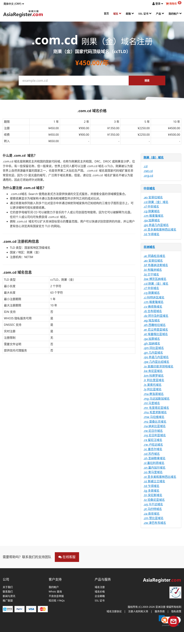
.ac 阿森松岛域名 (154, 256)
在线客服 (68, 557)
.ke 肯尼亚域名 (153, 371)
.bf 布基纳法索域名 (156, 265)
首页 (106, 13)
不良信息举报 (56, 596)
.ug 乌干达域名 (153, 504)
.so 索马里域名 (153, 472)
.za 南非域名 (152, 514)
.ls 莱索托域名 (153, 385)
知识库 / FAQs (57, 600)
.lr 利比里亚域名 (154, 380)
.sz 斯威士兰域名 (154, 481)
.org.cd (148, 176)
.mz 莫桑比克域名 (155, 422)
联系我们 (8, 591)
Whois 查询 (55, 591)
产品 (159, 13)
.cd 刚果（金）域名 (156, 202)
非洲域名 (149, 247)
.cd (146, 166)
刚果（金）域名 (154, 157)
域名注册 (100, 587)
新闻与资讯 (9, 596)
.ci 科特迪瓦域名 (154, 297)
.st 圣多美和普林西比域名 (160, 229)
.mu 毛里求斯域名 (155, 412)
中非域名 (149, 188)
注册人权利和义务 (138, 611)
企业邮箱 (100, 596)
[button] (14, 3)
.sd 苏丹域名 (152, 454)
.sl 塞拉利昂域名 (154, 463)
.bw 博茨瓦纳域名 (155, 279)
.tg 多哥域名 (151, 491)
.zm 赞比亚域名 (154, 518)
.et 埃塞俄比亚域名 (156, 334)
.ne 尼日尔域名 (153, 431)
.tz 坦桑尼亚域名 (154, 500)
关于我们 (8, 587)
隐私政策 (176, 611)
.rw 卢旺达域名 (153, 445)
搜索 (147, 80)
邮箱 (129, 13)
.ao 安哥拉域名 (153, 197)
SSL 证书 (143, 13)
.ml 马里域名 (152, 403)
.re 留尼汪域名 (153, 440)
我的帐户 (174, 13)
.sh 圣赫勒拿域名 (154, 458)
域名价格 (100, 591)
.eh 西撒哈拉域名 (155, 325)
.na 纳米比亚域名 (155, 426)
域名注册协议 (114, 611)
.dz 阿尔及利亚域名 (156, 316)
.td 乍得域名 (151, 234)
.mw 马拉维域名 (154, 417)
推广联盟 (8, 600)
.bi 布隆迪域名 (153, 270)
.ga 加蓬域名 (152, 220)
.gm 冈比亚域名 (154, 348)
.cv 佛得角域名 (153, 307)
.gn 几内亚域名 (153, 353)
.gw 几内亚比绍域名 (156, 362)
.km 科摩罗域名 (154, 376)
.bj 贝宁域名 (151, 274)
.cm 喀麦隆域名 (154, 216)
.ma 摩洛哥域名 (154, 394)
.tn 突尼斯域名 (153, 495)
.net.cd (148, 171)
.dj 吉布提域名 (153, 311)
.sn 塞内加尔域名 (154, 468)
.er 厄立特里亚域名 (156, 330)
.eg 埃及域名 (152, 320)
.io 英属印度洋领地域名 (158, 366)
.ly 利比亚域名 (153, 389)
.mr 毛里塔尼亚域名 (156, 408)
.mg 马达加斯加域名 (157, 399)
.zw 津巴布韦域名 (155, 523)
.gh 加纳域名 (152, 343)
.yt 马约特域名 (153, 509)
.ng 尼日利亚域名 (155, 435)
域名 (116, 13)
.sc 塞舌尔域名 (153, 449)
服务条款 (160, 611)
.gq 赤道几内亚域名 (156, 225)
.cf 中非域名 (151, 206)
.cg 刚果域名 (152, 211)
